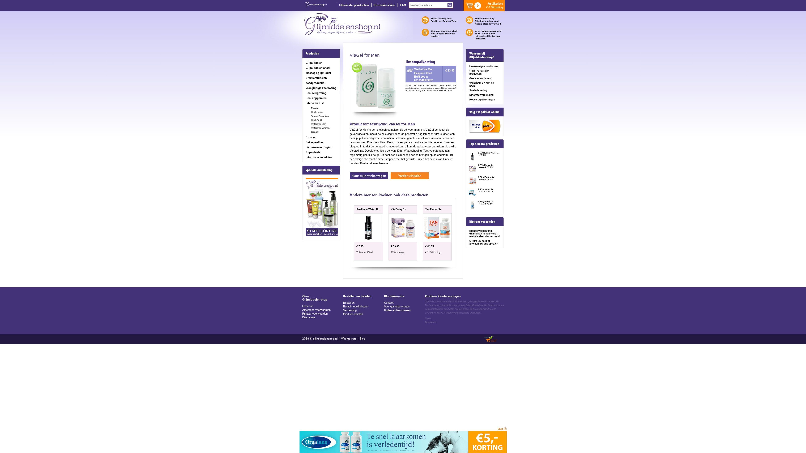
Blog (362, 338)
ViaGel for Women (320, 128)
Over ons (307, 306)
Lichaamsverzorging (319, 147)
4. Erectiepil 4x (485, 189)
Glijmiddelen (314, 62)
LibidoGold (316, 120)
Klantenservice (384, 5)
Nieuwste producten (354, 5)
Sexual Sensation (320, 116)
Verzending (350, 310)
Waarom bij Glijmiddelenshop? (481, 55)
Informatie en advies (319, 157)
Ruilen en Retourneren (397, 310)
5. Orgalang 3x (485, 201)
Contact (389, 302)
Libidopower (317, 112)
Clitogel (314, 132)
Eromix (314, 108)
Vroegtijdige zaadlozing (321, 88)
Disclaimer (308, 317)
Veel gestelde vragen (397, 306)
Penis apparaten (316, 98)
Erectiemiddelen (316, 77)
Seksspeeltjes (314, 142)
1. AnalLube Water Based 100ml (489, 153)
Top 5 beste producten (484, 144)
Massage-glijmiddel (318, 72)
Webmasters (348, 338)
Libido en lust (315, 103)
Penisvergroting (316, 93)
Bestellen (349, 302)
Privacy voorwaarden (315, 313)
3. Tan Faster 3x (486, 177)
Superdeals (313, 152)
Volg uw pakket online (484, 112)
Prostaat (311, 137)
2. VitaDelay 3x (485, 165)
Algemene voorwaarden (316, 309)
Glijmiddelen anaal (318, 67)
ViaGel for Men (318, 124)
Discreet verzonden (482, 222)
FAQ (403, 5)
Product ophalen (353, 314)
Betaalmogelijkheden (355, 306)
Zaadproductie (315, 83)
